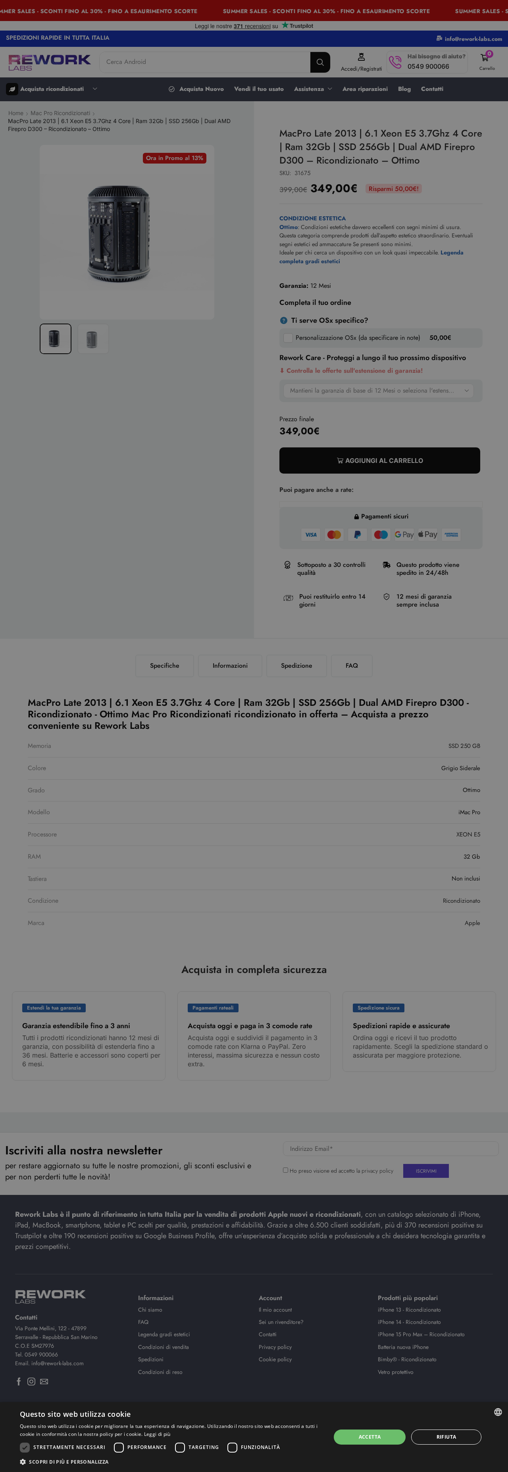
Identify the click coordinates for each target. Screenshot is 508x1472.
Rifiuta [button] (446, 1436)
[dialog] (254, 1437)
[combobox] (498, 1412)
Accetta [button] (370, 1436)
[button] (171, 1461)
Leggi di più (157, 1434)
